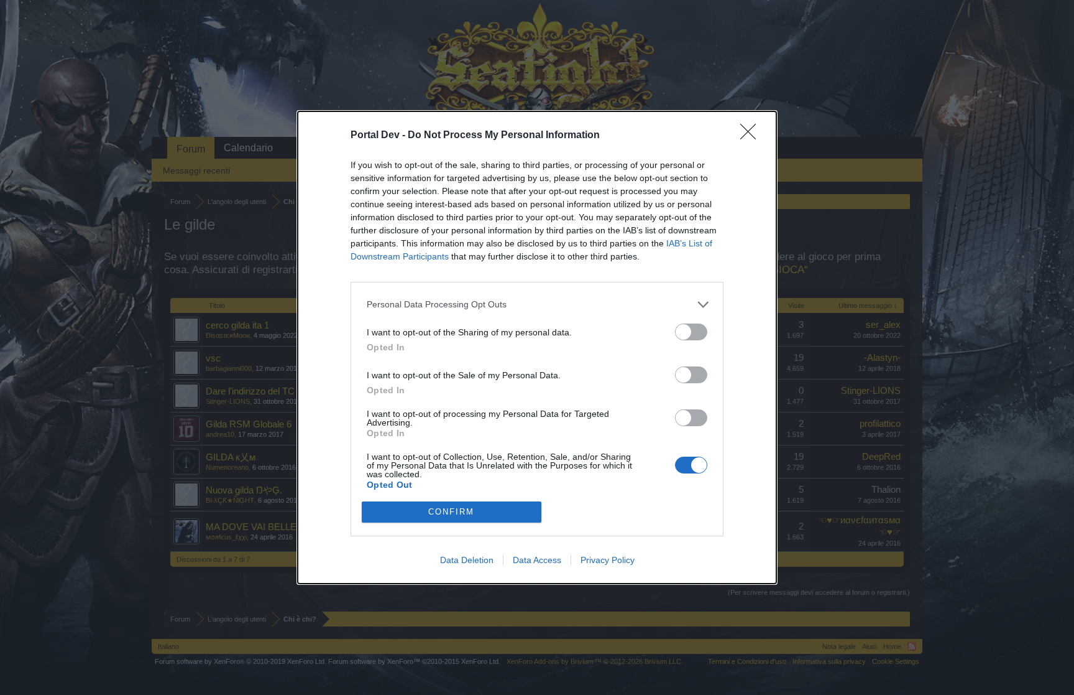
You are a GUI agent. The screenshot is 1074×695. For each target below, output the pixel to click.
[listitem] (537, 304)
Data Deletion (466, 560)
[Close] (752, 135)
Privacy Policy (608, 560)
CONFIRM (451, 511)
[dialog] (537, 347)
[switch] (691, 332)
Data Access (537, 560)
